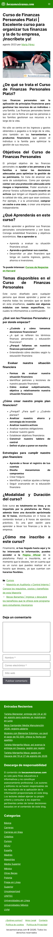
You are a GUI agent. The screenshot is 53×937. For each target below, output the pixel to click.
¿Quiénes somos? (14, 920)
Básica (7, 823)
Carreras (8, 827)
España (8, 850)
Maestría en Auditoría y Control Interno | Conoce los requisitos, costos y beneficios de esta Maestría (26, 588)
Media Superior (12, 864)
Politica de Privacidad (37, 924)
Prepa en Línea (12, 882)
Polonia (8, 877)
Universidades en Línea (17, 900)
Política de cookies (15, 924)
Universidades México (16, 905)
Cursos (10, 580)
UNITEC (8, 896)
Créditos (8, 836)
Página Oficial (31, 555)
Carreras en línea (13, 832)
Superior (8, 887)
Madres (8, 855)
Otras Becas (10, 873)
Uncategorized (12, 891)
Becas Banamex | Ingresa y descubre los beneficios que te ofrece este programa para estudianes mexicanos (26, 601)
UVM (7, 909)
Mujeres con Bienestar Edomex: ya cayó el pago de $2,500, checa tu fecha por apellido (26, 736)
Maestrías (9, 859)
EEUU (7, 845)
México (8, 868)
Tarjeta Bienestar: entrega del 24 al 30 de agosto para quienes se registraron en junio (25, 717)
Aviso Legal (30, 920)
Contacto (43, 920)
